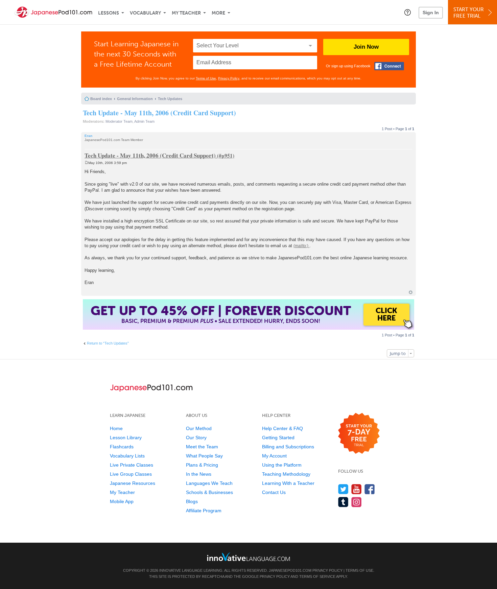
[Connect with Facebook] (389, 66)
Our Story (196, 437)
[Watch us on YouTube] (356, 489)
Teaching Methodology (286, 474)
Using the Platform (282, 465)
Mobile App (122, 501)
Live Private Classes (131, 465)
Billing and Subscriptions (288, 446)
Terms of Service (317, 576)
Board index (101, 99)
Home (116, 428)
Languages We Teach (209, 483)
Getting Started (278, 437)
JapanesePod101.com (290, 570)
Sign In (431, 12)
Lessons (108, 13)
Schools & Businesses (209, 492)
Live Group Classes (131, 474)
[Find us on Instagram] (356, 502)
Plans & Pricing (202, 465)
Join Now (366, 47)
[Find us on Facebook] (369, 489)
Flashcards (122, 446)
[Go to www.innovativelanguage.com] (248, 556)
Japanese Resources (132, 483)
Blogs (192, 501)
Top (410, 292)
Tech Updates (170, 99)
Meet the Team (202, 446)
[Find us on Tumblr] (343, 502)
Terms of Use (206, 78)
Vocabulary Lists (127, 455)
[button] (407, 12)
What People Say (204, 455)
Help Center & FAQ (282, 428)
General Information (135, 99)
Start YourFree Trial (468, 12)
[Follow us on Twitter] (343, 489)
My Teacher (186, 13)
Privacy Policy (228, 78)
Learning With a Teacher (288, 483)
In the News (198, 474)
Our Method (199, 428)
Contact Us (274, 492)
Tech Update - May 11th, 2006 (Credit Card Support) (159, 113)
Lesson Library (126, 437)
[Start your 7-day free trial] (359, 433)
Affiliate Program (203, 510)
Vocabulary (145, 13)
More (218, 13)
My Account (274, 455)
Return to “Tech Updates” (108, 343)
